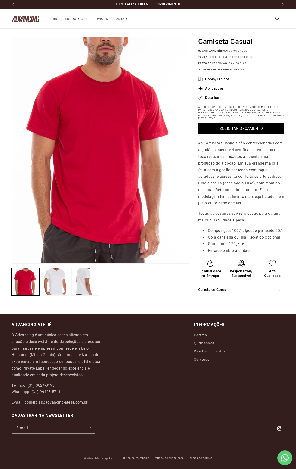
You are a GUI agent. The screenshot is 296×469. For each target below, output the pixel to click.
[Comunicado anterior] (13, 4)
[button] (75, 19)
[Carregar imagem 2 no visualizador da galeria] (55, 282)
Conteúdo (201, 359)
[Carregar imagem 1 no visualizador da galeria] (25, 282)
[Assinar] (89, 428)
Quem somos (204, 343)
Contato (200, 335)
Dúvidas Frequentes (209, 351)
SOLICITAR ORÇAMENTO (241, 128)
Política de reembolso (135, 458)
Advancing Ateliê (105, 458)
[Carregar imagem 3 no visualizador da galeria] (85, 282)
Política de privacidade (169, 458)
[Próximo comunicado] (283, 4)
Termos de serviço (200, 458)
